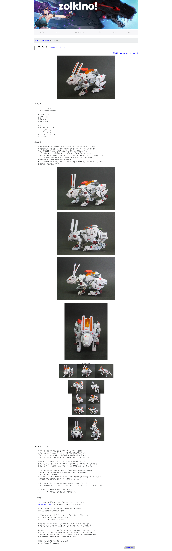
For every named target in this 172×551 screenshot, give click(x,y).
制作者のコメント (125, 53)
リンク (130, 32)
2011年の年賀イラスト (45, 504)
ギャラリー (59, 32)
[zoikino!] (86, 14)
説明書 (42, 32)
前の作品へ (129, 548)
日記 (114, 32)
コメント (135, 53)
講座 (100, 32)
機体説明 (115, 53)
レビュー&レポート (81, 32)
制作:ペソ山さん (58, 47)
